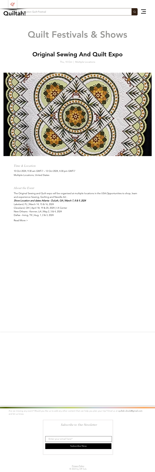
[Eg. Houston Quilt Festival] (134, 11)
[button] (143, 11)
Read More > (21, 220)
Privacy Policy (78, 466)
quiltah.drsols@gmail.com (130, 410)
